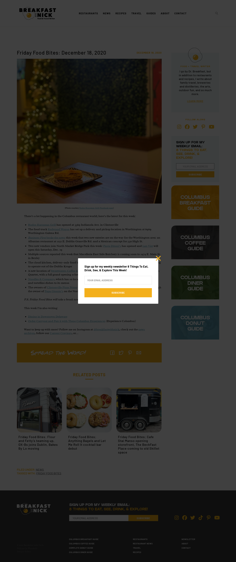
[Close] (158, 258)
